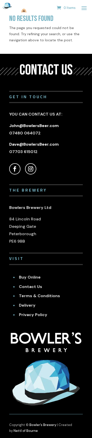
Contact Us (30, 286)
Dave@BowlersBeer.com (34, 144)
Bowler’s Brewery (42, 425)
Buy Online (30, 277)
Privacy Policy (33, 314)
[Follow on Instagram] (30, 168)
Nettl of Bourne (26, 431)
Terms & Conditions (39, 295)
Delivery (27, 305)
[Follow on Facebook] (14, 168)
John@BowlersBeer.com (34, 125)
